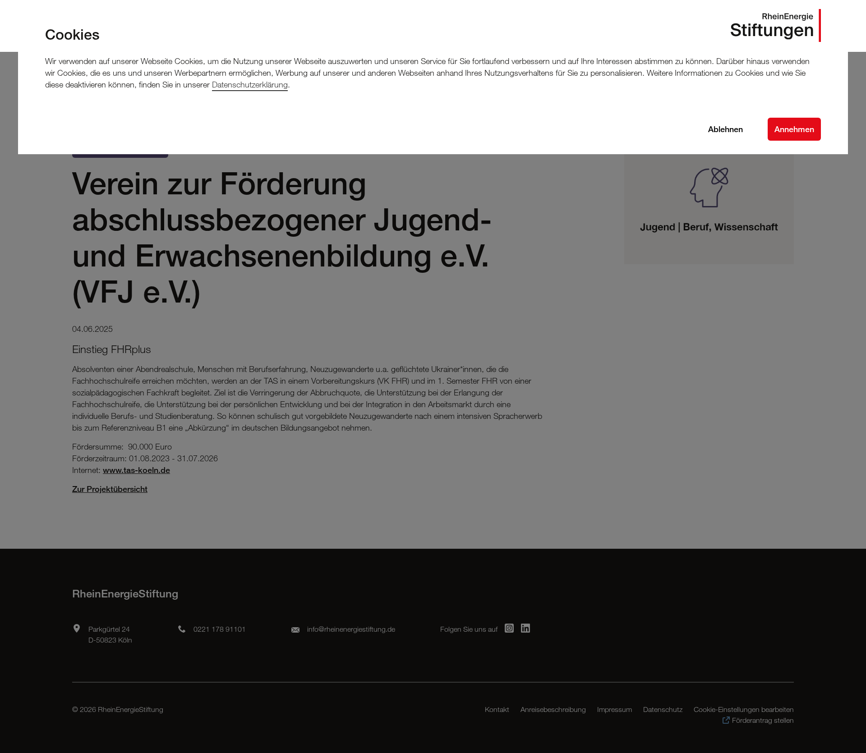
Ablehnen (725, 129)
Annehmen (794, 129)
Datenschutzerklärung (250, 84)
